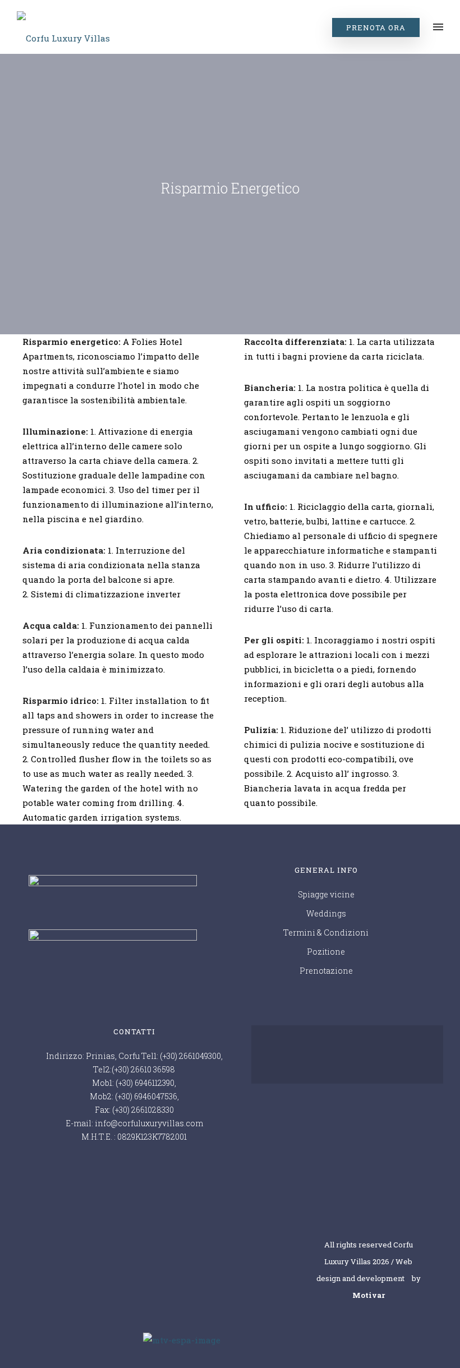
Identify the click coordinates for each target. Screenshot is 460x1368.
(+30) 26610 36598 (143, 1069)
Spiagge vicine (326, 894)
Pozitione (326, 951)
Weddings (326, 913)
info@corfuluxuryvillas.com (149, 1123)
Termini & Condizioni (326, 932)
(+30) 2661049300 (190, 1056)
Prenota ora (376, 27)
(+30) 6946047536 (146, 1096)
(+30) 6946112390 (145, 1082)
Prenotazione (326, 970)
